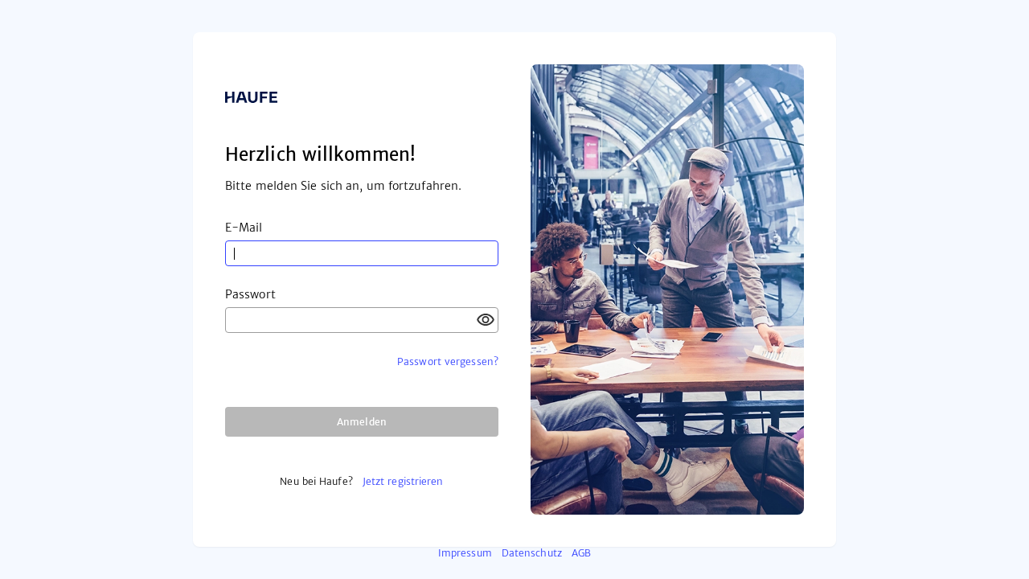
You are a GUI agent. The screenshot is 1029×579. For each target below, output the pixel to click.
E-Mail (244, 227)
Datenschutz (532, 553)
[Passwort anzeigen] (485, 320)
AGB (581, 553)
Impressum (465, 553)
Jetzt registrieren (403, 481)
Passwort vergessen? (447, 361)
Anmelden (362, 422)
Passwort (250, 294)
